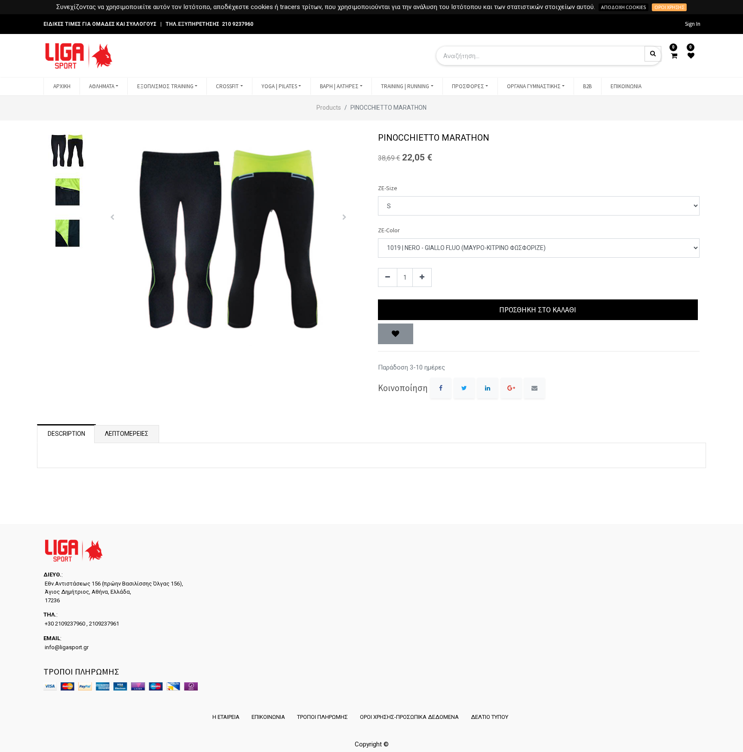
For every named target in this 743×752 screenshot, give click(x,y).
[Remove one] (387, 277)
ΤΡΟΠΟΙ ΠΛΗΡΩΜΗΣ (322, 717)
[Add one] (422, 277)
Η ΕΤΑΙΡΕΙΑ (225, 717)
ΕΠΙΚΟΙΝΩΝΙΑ (268, 717)
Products (328, 107)
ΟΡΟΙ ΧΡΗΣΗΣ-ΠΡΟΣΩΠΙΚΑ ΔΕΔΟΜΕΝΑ (409, 717)
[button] (112, 217)
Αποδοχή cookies (623, 7)
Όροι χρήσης (669, 7)
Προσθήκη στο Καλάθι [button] (537, 309)
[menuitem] (61, 86)
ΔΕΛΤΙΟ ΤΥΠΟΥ (489, 717)
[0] (674, 56)
